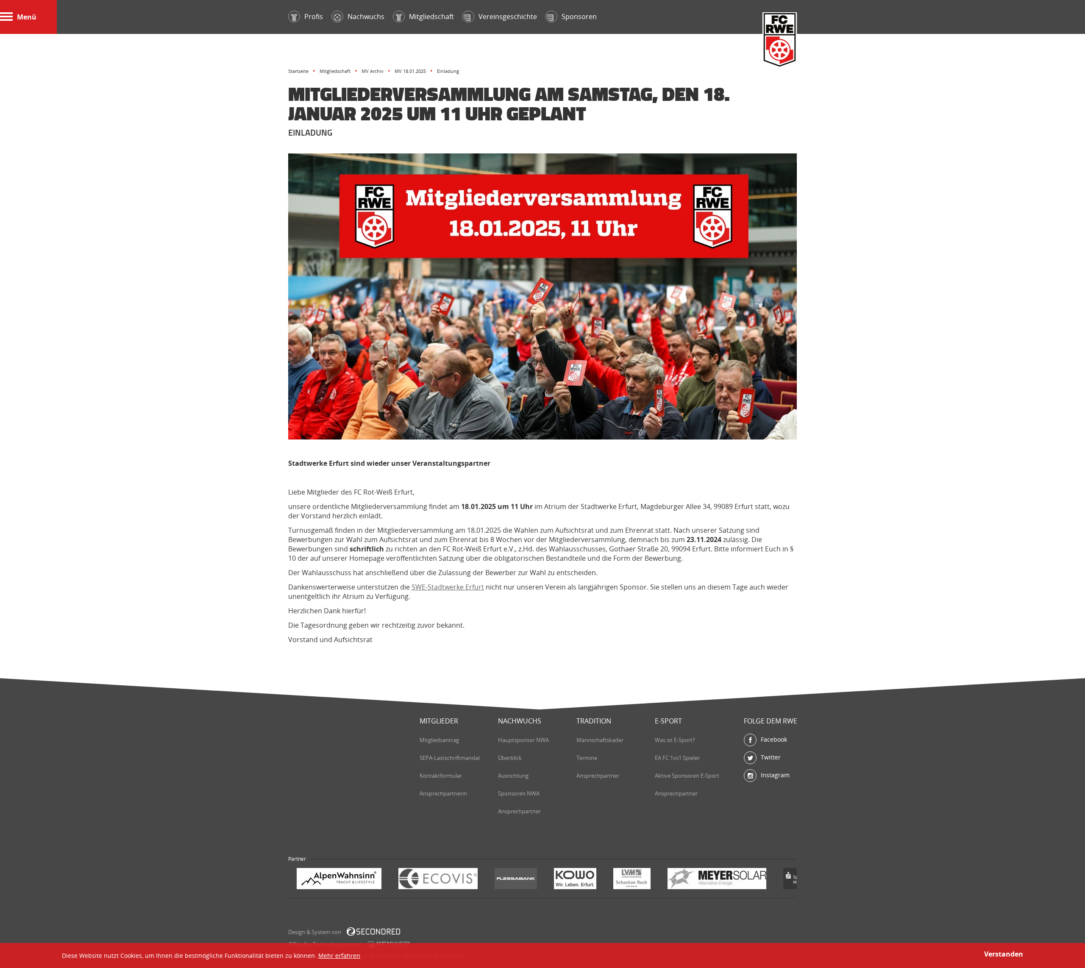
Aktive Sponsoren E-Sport (687, 775)
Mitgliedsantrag (439, 740)
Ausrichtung (513, 775)
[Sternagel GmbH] (756, 879)
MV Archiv (373, 71)
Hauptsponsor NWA (523, 740)
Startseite (298, 71)
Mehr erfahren (339, 955)
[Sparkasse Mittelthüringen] (702, 879)
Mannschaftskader (599, 740)
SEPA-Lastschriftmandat (450, 758)
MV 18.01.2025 (410, 71)
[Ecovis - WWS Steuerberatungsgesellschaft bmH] (336, 879)
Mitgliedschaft (335, 71)
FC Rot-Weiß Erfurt (780, 41)
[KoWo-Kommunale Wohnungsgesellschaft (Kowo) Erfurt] (473, 879)
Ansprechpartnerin (443, 793)
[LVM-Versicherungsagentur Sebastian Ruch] (530, 879)
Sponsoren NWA (519, 793)
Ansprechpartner (519, 811)
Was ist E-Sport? (675, 740)
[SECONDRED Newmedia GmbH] (373, 931)
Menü (26, 17)
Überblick (510, 758)
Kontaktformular (441, 775)
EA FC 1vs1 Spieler (677, 758)
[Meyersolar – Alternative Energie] (615, 879)
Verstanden (1003, 954)
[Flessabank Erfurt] (414, 879)
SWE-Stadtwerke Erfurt (448, 587)
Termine (586, 758)
